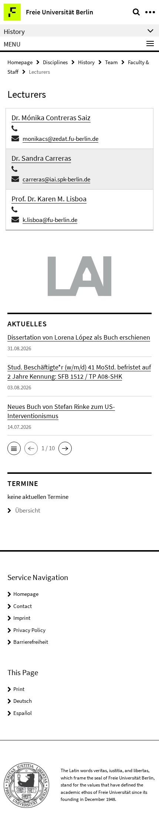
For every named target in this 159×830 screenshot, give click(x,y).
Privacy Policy (29, 629)
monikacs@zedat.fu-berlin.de (60, 139)
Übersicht (27, 510)
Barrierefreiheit (30, 641)
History (86, 62)
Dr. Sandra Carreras (41, 158)
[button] (14, 448)
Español (22, 712)
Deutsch (22, 700)
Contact (22, 606)
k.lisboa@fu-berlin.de (50, 220)
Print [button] (18, 688)
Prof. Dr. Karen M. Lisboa (49, 198)
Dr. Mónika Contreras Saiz (51, 117)
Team (111, 62)
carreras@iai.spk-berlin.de (56, 179)
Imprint (21, 617)
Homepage (20, 62)
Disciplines (55, 62)
